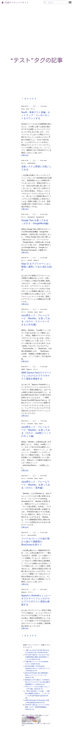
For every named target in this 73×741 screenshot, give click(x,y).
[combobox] (55, 2)
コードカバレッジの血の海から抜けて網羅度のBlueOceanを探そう (35, 541)
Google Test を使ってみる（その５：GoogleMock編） (35, 221)
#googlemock (40, 217)
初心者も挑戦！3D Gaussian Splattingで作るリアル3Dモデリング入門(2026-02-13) (37, 668)
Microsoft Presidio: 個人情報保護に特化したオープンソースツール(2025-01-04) (37, 675)
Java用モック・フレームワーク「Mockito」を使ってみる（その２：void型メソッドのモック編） (36, 431)
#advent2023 (31, 163)
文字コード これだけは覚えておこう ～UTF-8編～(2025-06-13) (37, 687)
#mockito (30, 312)
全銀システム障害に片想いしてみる (36, 168)
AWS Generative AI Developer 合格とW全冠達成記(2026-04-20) (37, 701)
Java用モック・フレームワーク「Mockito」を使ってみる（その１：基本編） (35, 484)
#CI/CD (30, 260)
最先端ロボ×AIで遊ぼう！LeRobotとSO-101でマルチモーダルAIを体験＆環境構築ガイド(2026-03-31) (37, 682)
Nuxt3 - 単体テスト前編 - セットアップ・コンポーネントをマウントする (35, 115)
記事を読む (25, 155)
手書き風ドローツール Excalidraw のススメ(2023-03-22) (36, 662)
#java (36, 312)
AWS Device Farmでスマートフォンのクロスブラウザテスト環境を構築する (36, 375)
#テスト (33, 109)
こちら (36, 723)
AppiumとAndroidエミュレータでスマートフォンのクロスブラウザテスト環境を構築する (36, 600)
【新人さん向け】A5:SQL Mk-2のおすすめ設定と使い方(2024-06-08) (37, 651)
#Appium (29, 369)
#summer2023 (32, 535)
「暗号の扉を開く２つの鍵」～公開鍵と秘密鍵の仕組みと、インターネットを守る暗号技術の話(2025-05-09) (37, 694)
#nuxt (23, 109)
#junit (40, 312)
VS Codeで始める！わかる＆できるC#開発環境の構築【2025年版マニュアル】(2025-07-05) (37, 657)
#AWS (23, 369)
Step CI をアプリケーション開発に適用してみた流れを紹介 (36, 266)
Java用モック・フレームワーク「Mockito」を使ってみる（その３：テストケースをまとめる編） (35, 319)
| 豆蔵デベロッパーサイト (16, 2)
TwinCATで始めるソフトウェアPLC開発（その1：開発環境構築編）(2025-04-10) (37, 707)
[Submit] (46, 2)
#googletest (31, 217)
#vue (27, 109)
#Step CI (36, 260)
